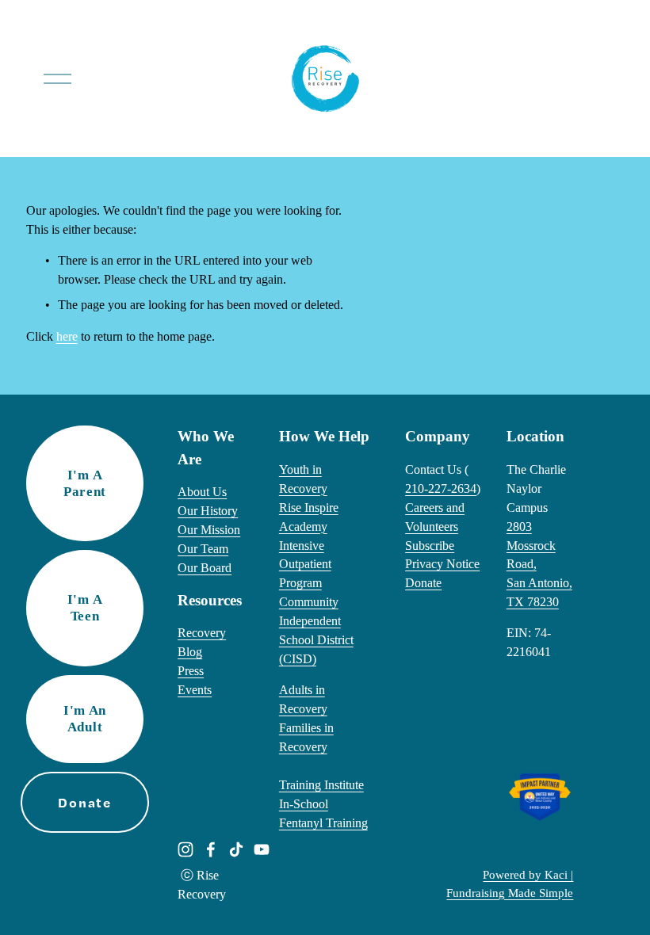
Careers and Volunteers (435, 517)
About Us (202, 491)
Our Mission (209, 529)
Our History (208, 510)
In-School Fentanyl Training (323, 813)
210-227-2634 (440, 488)
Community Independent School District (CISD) (316, 630)
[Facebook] (211, 849)
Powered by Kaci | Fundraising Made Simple (509, 883)
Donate (423, 583)
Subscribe (429, 545)
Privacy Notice (442, 564)
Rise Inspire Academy (308, 517)
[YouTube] (262, 849)
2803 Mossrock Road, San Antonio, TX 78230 (539, 564)
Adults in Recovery (303, 699)
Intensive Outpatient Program (305, 564)
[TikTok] (236, 849)
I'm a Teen (85, 607)
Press (191, 670)
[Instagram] (185, 849)
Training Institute (321, 785)
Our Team (203, 548)
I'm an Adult (84, 718)
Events (195, 689)
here (67, 336)
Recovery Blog (202, 642)
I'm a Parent (84, 483)
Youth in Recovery (303, 479)
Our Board (204, 567)
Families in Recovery (306, 737)
